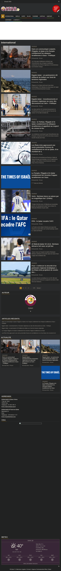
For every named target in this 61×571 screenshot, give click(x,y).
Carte (23, 16)
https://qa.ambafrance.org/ (8, 416)
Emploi (18, 16)
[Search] (59, 16)
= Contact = (16, 19)
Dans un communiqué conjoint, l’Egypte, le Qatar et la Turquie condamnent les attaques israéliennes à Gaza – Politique (10, 360)
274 (34, 288)
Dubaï (49, 569)
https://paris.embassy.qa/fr (8, 406)
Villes (29, 16)
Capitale (42, 16)
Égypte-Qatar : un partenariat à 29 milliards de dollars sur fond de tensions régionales (44, 77)
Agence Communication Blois (39, 569)
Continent (8, 19)
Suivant (39, 288)
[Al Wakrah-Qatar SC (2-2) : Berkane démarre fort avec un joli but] (15, 249)
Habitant (49, 16)
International (9, 16)
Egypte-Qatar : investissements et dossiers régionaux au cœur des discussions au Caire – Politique (45, 101)
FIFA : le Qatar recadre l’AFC (42, 221)
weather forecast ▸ (30, 563)
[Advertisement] (30, 29)
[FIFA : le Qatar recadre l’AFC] (15, 225)
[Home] (3, 16)
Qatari (41, 58)
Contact (29, 569)
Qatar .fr (13, 569)
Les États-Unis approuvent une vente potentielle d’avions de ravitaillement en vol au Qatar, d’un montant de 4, (29, 333)
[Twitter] (30, 311)
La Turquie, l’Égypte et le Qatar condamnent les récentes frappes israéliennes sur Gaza (44, 175)
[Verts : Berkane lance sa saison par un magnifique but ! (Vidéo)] (15, 201)
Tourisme (35, 16)
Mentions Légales (21, 569)
